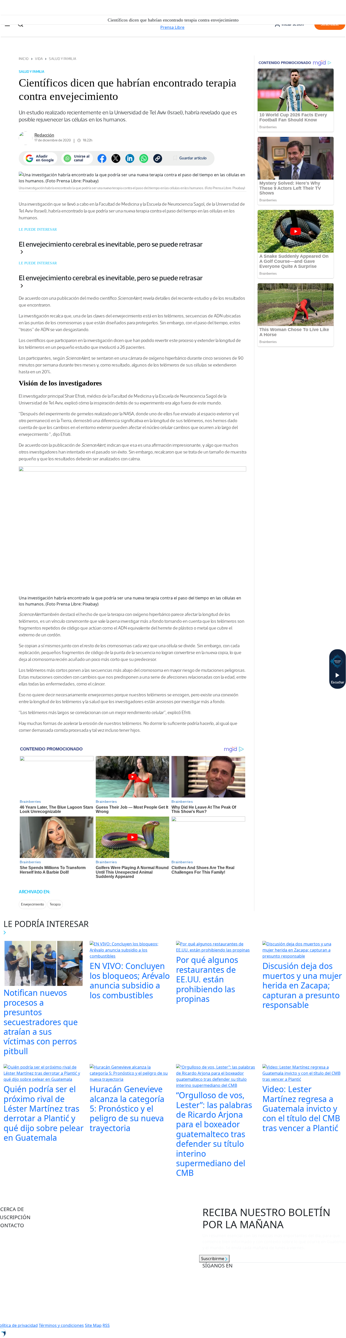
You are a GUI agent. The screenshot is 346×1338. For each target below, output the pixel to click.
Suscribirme (213, 1258)
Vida (39, 59)
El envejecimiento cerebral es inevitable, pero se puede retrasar (111, 244)
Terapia (55, 904)
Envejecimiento (32, 904)
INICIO (24, 59)
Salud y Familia (62, 59)
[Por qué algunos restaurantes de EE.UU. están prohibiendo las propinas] (216, 948)
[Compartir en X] (116, 158)
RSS (106, 1325)
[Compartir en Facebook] (102, 158)
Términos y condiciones (61, 1325)
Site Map (93, 1325)
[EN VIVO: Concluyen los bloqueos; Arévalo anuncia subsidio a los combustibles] (130, 951)
